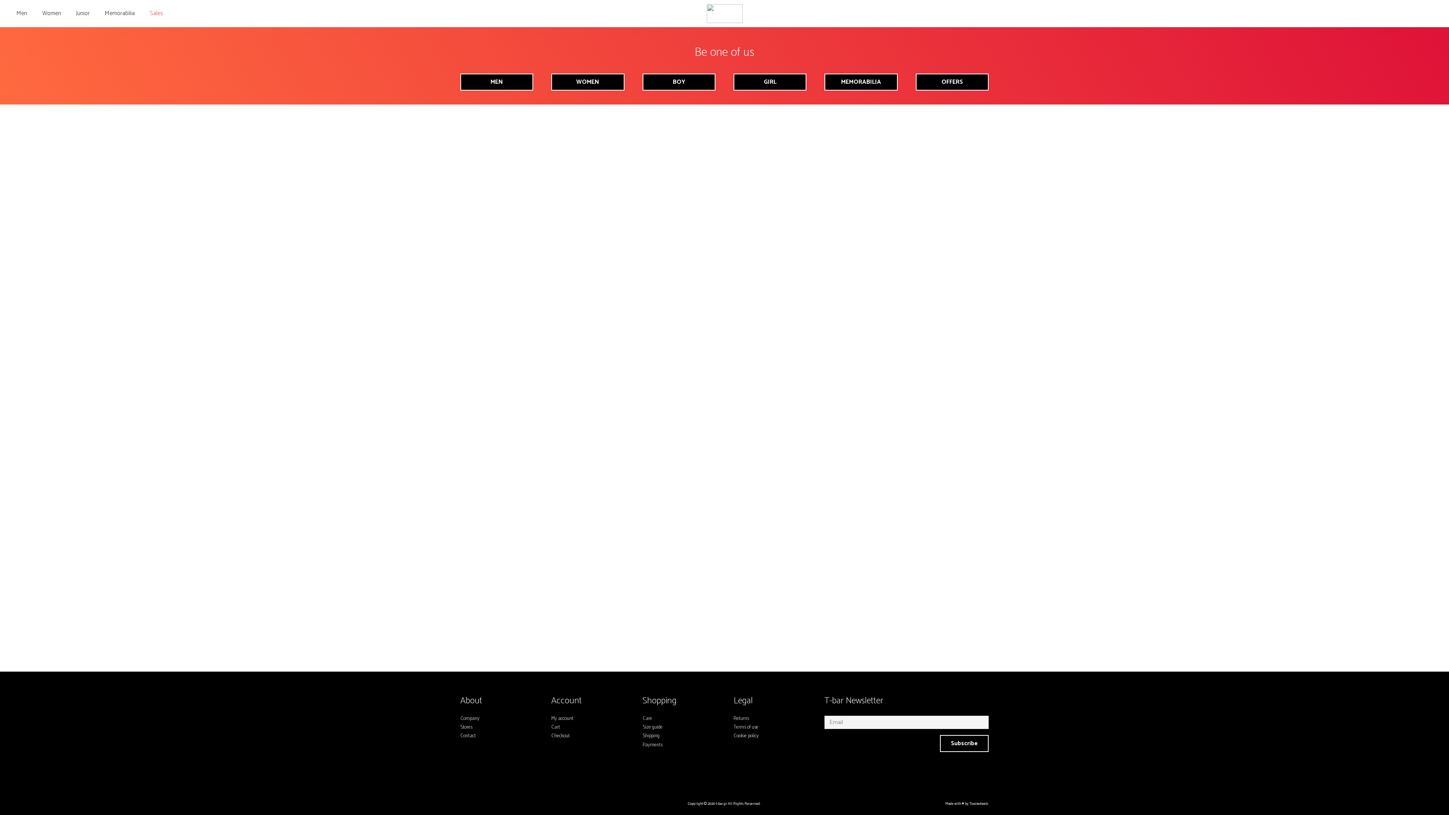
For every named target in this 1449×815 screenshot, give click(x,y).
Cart (555, 727)
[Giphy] (752, 778)
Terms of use (746, 727)
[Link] (725, 13)
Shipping (651, 736)
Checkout (560, 736)
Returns (741, 719)
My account (562, 719)
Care (647, 719)
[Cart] (1431, 13)
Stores (466, 727)
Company (470, 719)
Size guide (653, 727)
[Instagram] (698, 778)
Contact (468, 736)
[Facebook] (716, 778)
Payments (653, 745)
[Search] (1395, 13)
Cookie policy (746, 736)
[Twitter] (733, 778)
